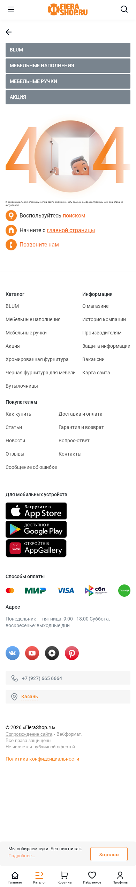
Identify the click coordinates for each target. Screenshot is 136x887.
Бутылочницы (22, 386)
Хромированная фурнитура (37, 359)
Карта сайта (96, 372)
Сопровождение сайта (29, 734)
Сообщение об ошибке (31, 467)
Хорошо (109, 854)
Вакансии (93, 359)
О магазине (95, 306)
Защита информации (106, 346)
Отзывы (15, 454)
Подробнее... (21, 855)
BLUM (16, 50)
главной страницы (71, 230)
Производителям (101, 332)
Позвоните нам (39, 244)
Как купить (18, 414)
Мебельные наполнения (42, 65)
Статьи (14, 427)
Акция (18, 97)
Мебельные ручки (33, 81)
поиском (74, 215)
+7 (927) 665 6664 (42, 678)
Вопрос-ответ (74, 440)
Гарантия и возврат (81, 427)
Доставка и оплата (81, 414)
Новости (15, 440)
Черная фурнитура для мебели (41, 372)
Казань (29, 696)
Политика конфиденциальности (42, 759)
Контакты (70, 454)
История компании (104, 319)
